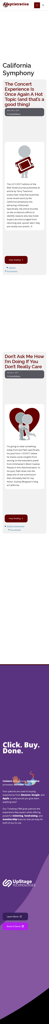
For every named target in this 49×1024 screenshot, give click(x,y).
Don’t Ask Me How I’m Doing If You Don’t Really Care (24, 361)
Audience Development (15, 526)
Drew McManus (14, 114)
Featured (12, 268)
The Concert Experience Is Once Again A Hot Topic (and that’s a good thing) (24, 94)
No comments (12, 271)
